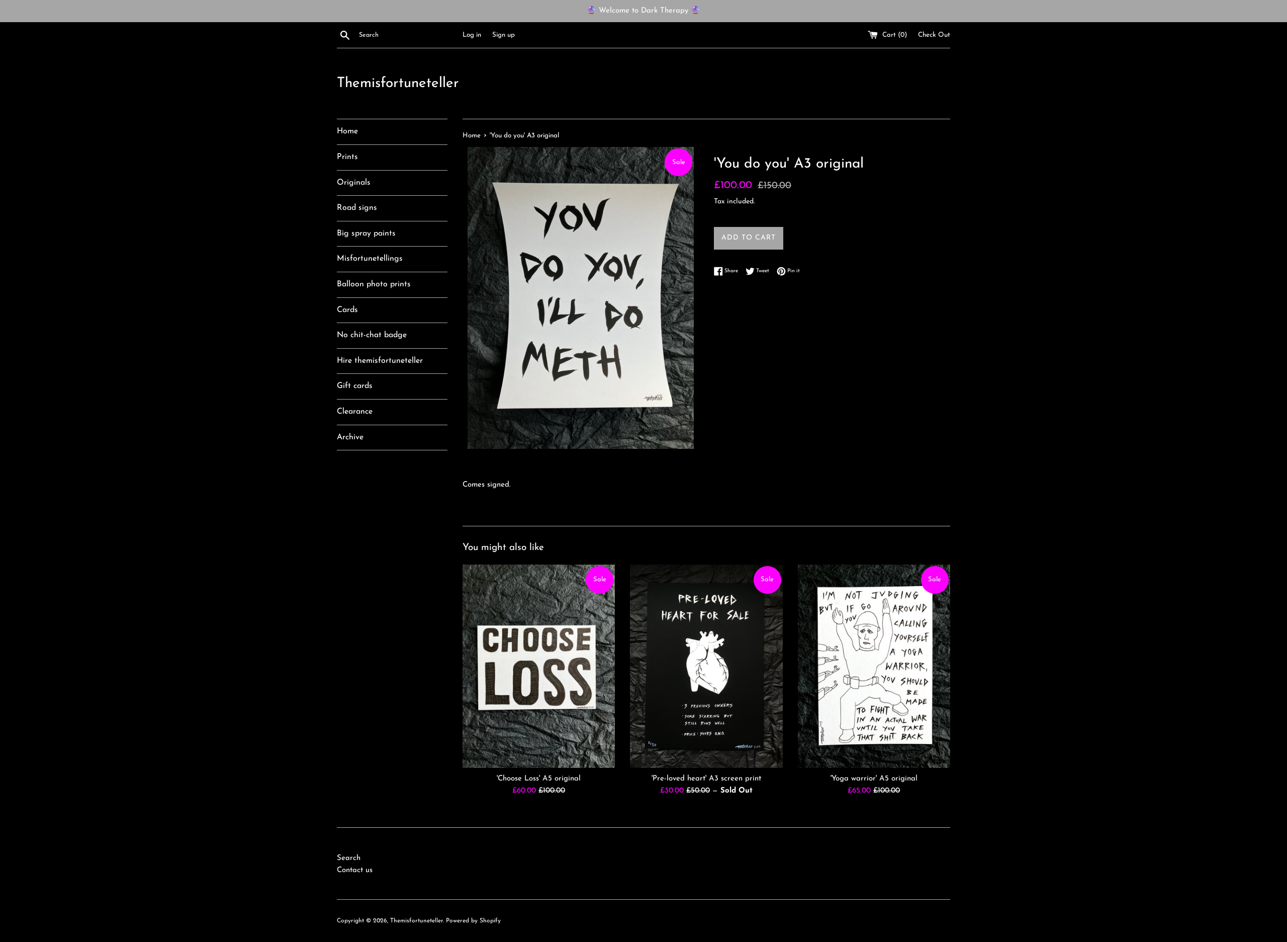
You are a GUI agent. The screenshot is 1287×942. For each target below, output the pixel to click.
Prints (347, 157)
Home (347, 131)
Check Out (934, 35)
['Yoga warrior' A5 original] (874, 666)
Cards (347, 310)
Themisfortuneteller (398, 83)
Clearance (355, 412)
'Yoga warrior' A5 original (874, 778)
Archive (350, 437)
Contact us (355, 870)
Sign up (503, 35)
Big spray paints (366, 233)
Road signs (357, 208)
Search (348, 858)
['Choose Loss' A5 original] (539, 666)
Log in (472, 35)
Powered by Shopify (473, 921)
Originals (354, 183)
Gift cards (355, 386)
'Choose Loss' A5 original (539, 778)
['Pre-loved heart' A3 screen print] (706, 666)
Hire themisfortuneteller (380, 361)
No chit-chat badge (372, 335)
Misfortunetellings (370, 259)
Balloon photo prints (374, 284)
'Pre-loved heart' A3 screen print (706, 778)
